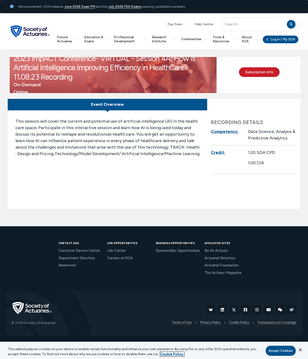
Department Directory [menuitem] (76, 258)
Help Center (203, 24)
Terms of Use (182, 323)
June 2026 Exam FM (79, 7)
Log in (282, 39)
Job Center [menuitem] (116, 250)
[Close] (300, 350)
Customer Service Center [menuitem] (79, 250)
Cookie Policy (239, 323)
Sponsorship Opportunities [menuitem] (178, 250)
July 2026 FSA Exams (124, 7)
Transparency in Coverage (276, 323)
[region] (154, 350)
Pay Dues (174, 24)
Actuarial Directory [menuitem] (220, 258)
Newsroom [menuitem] (67, 265)
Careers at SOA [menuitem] (120, 258)
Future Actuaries (64, 39)
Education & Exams (93, 39)
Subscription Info (259, 72)
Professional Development (124, 39)
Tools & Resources (221, 39)
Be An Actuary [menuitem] (216, 250)
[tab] (107, 104)
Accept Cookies (281, 351)
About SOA (247, 39)
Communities (191, 39)
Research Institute (159, 39)
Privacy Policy (210, 323)
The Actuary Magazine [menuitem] (223, 273)
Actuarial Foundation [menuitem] (222, 265)
